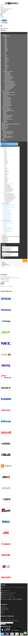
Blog (1, 610)
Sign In (4, 20)
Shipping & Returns (4, 609)
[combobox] (7, 9)
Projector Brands (5, 264)
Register (5, 22)
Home (3, 262)
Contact (2, 613)
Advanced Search (4, 10)
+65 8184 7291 (6, 590)
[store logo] (12, 5)
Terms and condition (5, 608)
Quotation (3, 611)
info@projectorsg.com (8, 595)
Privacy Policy (3, 606)
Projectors (4, 263)
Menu (2, 32)
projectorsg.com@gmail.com (9, 592)
